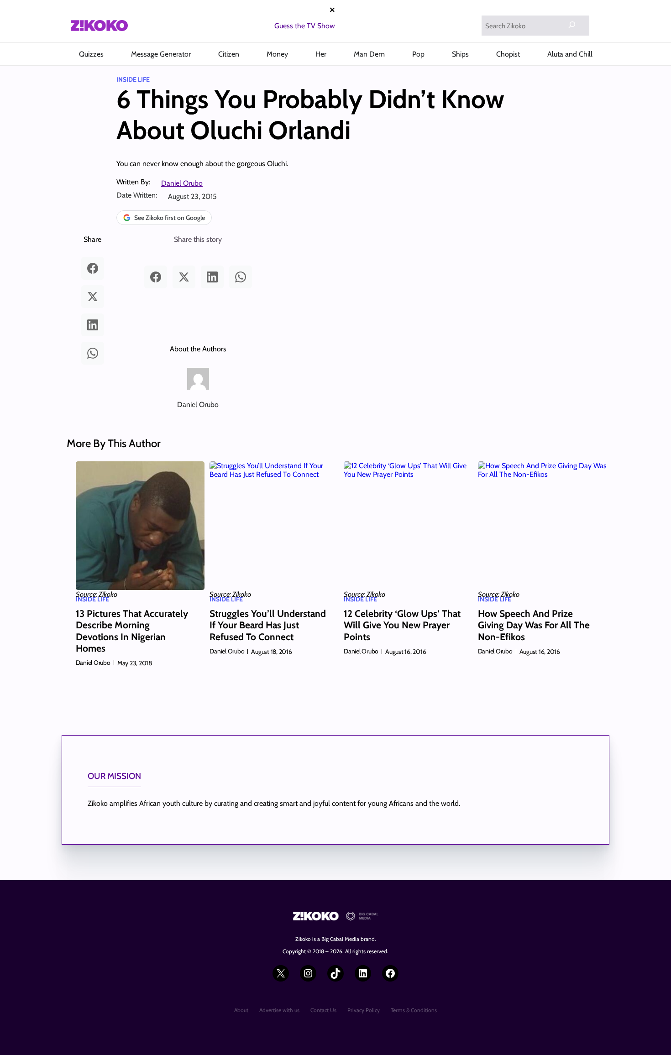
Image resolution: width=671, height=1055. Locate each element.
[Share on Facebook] (92, 268)
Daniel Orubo (182, 183)
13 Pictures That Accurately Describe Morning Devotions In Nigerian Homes (132, 631)
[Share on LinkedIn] (92, 324)
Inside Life (133, 79)
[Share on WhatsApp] (92, 353)
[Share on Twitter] (92, 296)
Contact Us (323, 1010)
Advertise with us (279, 1010)
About (241, 1010)
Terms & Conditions (414, 1010)
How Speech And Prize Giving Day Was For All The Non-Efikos (534, 625)
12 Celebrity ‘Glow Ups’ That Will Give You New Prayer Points (402, 625)
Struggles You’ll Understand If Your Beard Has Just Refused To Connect (268, 625)
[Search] (571, 24)
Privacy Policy (363, 1010)
